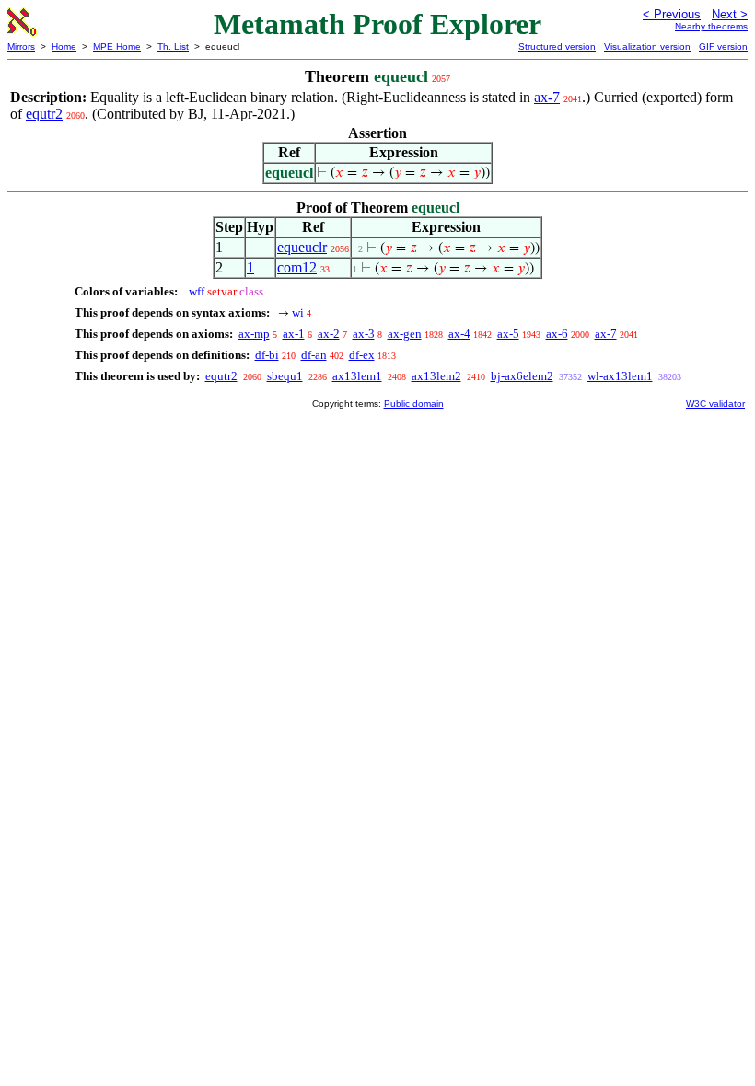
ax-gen (405, 334)
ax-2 (329, 334)
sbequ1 (285, 376)
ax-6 (557, 334)
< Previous (672, 14)
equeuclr (302, 247)
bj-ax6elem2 (522, 376)
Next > (730, 14)
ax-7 (547, 97)
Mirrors (21, 46)
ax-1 (294, 334)
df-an (314, 355)
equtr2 (44, 113)
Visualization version (647, 46)
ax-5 (508, 334)
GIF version (723, 46)
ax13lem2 (436, 376)
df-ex (362, 355)
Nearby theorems (711, 26)
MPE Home (117, 46)
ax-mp (254, 334)
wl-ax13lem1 (620, 376)
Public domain (414, 404)
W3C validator (715, 404)
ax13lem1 (357, 376)
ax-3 (364, 334)
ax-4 (459, 334)
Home (64, 46)
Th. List (173, 46)
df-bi (267, 355)
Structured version (557, 46)
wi (298, 312)
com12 (297, 267)
